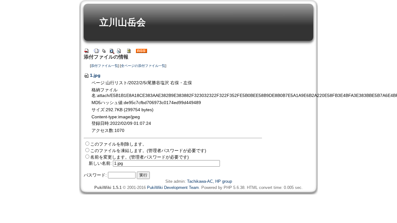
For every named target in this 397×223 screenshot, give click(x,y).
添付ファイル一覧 (104, 66)
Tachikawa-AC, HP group (209, 181)
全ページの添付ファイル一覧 (143, 66)
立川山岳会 (122, 22)
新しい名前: (100, 163)
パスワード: (95, 175)
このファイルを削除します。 (118, 144)
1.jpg (95, 75)
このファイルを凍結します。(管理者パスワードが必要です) (148, 150)
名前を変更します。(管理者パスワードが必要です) (139, 157)
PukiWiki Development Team (173, 187)
